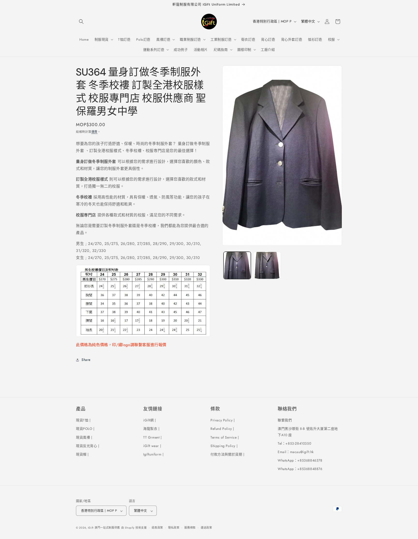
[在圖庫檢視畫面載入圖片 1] (237, 265)
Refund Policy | (222, 428)
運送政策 (206, 528)
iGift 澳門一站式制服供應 (104, 528)
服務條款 (190, 528)
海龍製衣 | (151, 428)
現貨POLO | (85, 428)
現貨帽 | (82, 454)
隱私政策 (173, 528)
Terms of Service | (224, 437)
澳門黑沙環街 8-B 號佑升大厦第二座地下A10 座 (308, 431)
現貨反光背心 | (87, 445)
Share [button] (86, 359)
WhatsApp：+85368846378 (300, 460)
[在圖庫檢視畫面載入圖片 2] (267, 265)
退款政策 (157, 528)
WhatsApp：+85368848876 (300, 468)
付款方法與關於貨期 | (227, 454)
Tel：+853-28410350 (294, 443)
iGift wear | (152, 445)
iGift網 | (149, 420)
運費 (94, 132)
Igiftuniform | (153, 454)
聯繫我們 (285, 420)
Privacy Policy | (222, 420)
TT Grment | (152, 437)
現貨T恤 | (83, 420)
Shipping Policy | (224, 445)
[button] (81, 21)
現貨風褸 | (84, 437)
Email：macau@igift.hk (296, 451)
